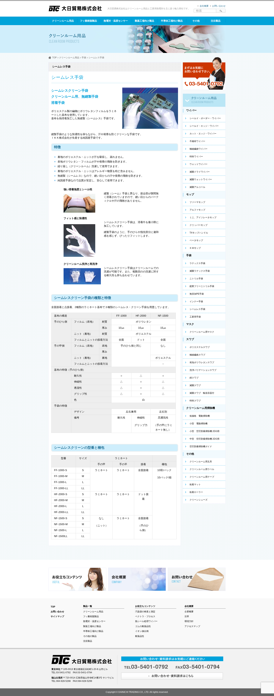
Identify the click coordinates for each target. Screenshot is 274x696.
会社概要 (204, 6)
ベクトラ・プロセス (145, 616)
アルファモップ (197, 210)
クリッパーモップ (198, 225)
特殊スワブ (195, 400)
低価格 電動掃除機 (200, 416)
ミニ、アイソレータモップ (203, 217)
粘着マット (195, 484)
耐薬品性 (139, 636)
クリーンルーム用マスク (202, 332)
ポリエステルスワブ (200, 347)
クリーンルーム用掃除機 (200, 407)
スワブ (190, 339)
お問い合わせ (219, 6)
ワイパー (191, 110)
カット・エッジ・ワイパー (203, 133)
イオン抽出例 (142, 631)
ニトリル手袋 (196, 278)
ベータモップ (196, 240)
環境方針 (189, 621)
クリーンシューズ (198, 499)
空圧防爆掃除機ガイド (201, 446)
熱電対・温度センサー (116, 20)
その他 (196, 20)
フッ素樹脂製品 (88, 20)
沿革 (187, 616)
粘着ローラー (196, 492)
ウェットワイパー (198, 164)
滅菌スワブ (195, 385)
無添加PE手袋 (197, 294)
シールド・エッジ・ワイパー (204, 126)
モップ (190, 194)
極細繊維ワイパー (198, 149)
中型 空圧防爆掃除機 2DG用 (204, 439)
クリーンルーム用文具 (201, 461)
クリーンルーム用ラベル (202, 469)
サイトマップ (57, 616)
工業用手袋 (195, 316)
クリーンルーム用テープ (202, 477)
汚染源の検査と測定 (145, 611)
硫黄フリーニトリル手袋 (202, 286)
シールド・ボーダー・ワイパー (205, 118)
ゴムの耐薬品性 (143, 626)
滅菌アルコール (197, 187)
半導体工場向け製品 (172, 20)
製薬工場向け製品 (144, 20)
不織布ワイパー (197, 141)
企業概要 (189, 611)
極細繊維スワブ (197, 354)
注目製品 (216, 20)
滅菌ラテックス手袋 (200, 271)
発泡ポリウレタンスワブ (202, 362)
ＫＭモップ (195, 248)
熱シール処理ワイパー (146, 621)
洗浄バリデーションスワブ (203, 370)
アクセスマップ (192, 626)
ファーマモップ (197, 202)
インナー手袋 (196, 301)
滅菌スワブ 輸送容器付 (202, 393)
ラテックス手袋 (197, 263)
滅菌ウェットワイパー (201, 179)
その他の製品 (90, 636)
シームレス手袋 (197, 309)
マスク (190, 324)
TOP (54, 57)
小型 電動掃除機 (198, 423)
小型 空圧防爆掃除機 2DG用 (204, 431)
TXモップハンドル (199, 232)
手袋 (84, 57)
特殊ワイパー (196, 156)
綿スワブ (194, 377)
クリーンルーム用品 (63, 20)
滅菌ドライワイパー (200, 172)
